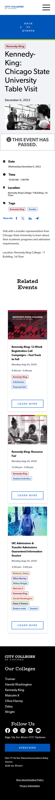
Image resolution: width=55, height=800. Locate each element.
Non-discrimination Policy (30, 780)
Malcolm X (18, 588)
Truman (10, 679)
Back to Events (28, 27)
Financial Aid (19, 387)
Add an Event (14, 766)
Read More (27, 325)
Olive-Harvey (19, 578)
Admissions (18, 382)
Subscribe (27, 747)
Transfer (32, 209)
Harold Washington (22, 599)
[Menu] (46, 7)
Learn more (27, 403)
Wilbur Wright (20, 583)
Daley (9, 706)
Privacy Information (30, 786)
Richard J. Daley (21, 573)
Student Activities (22, 479)
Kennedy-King (15, 46)
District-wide (19, 609)
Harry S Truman (20, 604)
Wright (10, 712)
